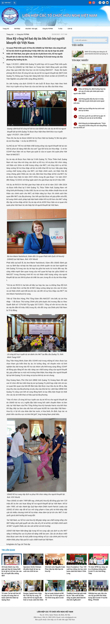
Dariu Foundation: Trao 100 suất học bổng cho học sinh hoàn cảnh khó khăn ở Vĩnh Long (77, 570)
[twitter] (103, 2)
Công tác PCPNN (48, 28)
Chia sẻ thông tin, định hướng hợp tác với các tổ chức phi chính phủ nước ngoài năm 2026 (90, 91)
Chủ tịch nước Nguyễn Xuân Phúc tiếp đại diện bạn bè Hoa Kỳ (55, 569)
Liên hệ (70, 28)
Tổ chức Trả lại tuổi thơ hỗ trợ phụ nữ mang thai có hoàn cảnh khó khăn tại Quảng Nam (11, 596)
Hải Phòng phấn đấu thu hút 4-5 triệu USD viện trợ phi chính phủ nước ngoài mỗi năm (89, 101)
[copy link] (3, 58)
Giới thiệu (17, 28)
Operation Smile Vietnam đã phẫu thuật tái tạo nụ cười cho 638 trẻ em (32, 569)
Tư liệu (61, 29)
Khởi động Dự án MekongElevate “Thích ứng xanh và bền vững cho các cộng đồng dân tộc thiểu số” (90, 125)
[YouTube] (107, 2)
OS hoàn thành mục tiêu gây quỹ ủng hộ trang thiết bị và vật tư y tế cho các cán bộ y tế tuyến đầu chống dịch (12, 571)
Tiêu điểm (77, 45)
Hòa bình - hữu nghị (31, 28)
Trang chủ (6, 28)
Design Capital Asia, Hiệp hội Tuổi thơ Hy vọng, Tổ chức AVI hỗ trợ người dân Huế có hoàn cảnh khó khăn (33, 596)
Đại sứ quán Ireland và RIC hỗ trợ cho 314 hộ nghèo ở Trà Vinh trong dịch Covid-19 (54, 596)
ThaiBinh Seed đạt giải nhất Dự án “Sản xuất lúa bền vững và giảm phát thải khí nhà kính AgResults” (76, 596)
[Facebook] (100, 2)
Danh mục (8, 2)
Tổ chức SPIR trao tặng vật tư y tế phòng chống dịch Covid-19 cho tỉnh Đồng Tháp (98, 570)
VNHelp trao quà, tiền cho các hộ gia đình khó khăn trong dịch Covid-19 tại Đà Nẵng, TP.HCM (97, 596)
